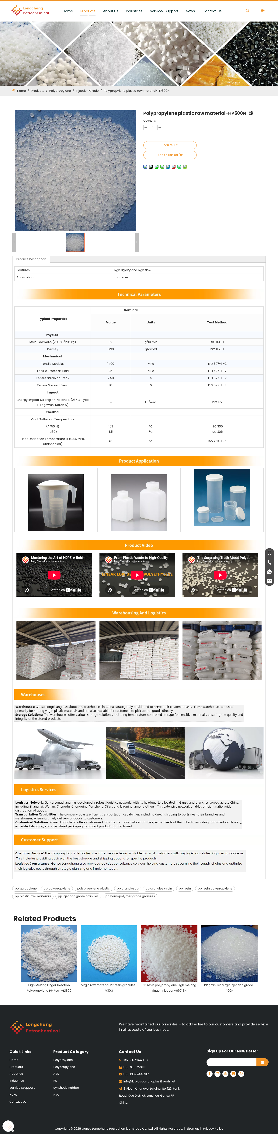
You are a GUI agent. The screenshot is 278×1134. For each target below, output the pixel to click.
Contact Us (212, 11)
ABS (56, 1074)
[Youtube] (225, 1074)
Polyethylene (63, 1060)
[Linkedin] (217, 1074)
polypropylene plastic (93, 888)
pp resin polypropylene (215, 888)
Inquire (168, 145)
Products (88, 11)
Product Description (31, 259)
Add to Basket (168, 155)
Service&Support (164, 11)
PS (55, 1080)
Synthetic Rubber (66, 1087)
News (190, 11)
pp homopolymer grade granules (130, 896)
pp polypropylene (56, 888)
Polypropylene (64, 1067)
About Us (110, 11)
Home (68, 11)
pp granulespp (128, 888)
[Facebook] (210, 1074)
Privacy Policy (213, 1128)
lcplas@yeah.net (163, 1081)
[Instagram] (233, 1074)
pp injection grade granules (78, 896)
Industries (134, 11)
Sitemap (193, 1128)
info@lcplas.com (135, 1081)
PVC (56, 1094)
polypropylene (26, 888)
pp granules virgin (158, 888)
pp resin (185, 888)
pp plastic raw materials (33, 896)
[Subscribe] (262, 1062)
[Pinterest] (241, 1074)
